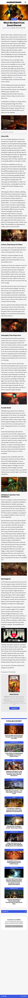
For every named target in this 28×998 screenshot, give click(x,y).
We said (15, 77)
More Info (14, 708)
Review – (14, 827)
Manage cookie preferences (14, 926)
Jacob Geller (7, 28)
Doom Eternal (14, 694)
